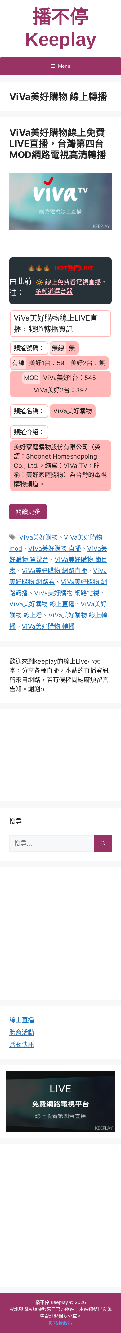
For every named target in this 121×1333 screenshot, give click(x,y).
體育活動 (21, 1032)
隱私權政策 (60, 1323)
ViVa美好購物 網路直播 (54, 571)
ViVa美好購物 (38, 537)
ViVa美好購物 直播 (54, 548)
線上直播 (21, 1020)
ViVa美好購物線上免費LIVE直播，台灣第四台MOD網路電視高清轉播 (57, 143)
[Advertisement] (60, 754)
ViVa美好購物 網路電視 (66, 593)
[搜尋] (103, 843)
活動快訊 (21, 1045)
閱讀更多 (28, 511)
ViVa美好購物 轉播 (48, 626)
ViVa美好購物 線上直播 (41, 604)
